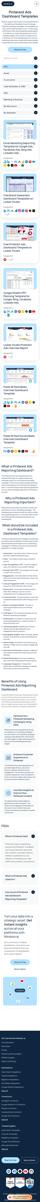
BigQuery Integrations (10, 1079)
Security (33, 1194)
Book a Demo (20, 969)
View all (4, 1091)
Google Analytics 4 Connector (13, 1104)
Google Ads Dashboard (10, 1141)
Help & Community (8, 1061)
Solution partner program (11, 1054)
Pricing (4, 1050)
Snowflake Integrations (10, 1083)
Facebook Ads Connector (11, 1112)
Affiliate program (8, 1057)
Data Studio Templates (10, 1130)
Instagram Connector (9, 1101)
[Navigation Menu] (36, 3)
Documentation (7, 1042)
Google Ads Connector (10, 1116)
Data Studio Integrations (11, 1072)
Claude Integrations (9, 1076)
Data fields (5, 1046)
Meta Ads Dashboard (9, 1145)
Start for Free (20, 49)
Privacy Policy (8, 1194)
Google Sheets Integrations (12, 1087)
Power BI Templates (9, 1134)
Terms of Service (22, 1194)
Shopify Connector (9, 1108)
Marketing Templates (9, 1138)
